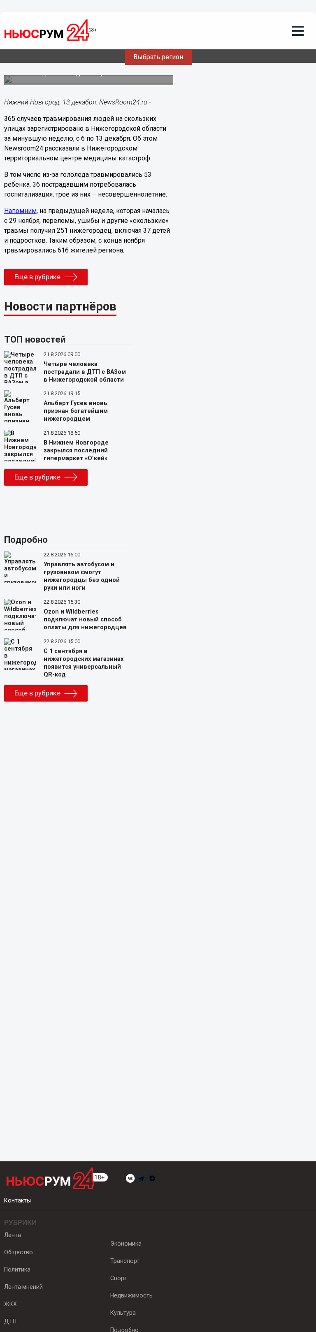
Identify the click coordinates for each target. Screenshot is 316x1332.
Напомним (20, 211)
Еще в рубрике (37, 277)
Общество (18, 1252)
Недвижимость (131, 1295)
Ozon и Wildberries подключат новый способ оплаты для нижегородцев (85, 619)
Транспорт (124, 1261)
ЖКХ (10, 1304)
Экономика (126, 1243)
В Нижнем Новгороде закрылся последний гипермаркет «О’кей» (76, 450)
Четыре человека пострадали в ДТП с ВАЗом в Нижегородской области (85, 372)
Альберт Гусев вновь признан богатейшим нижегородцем (76, 411)
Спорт (118, 1278)
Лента (12, 1235)
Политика (17, 1269)
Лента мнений (23, 1286)
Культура (123, 1312)
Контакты (17, 1200)
